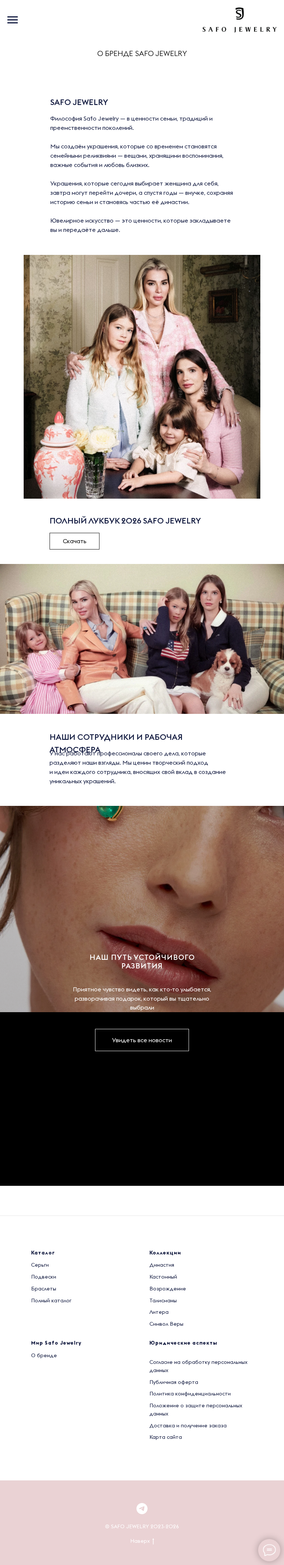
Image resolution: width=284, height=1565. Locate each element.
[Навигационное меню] (12, 20)
